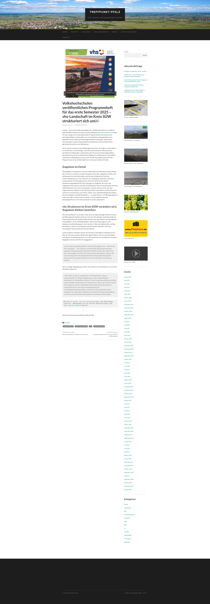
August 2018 (127, 489)
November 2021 (128, 465)
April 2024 (127, 373)
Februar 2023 (128, 421)
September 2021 (129, 472)
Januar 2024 (127, 383)
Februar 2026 (128, 297)
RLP (125, 525)
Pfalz (125, 521)
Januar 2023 (127, 424)
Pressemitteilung (81, 125)
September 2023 (129, 397)
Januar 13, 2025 (67, 125)
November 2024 (128, 349)
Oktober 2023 (128, 393)
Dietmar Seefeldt (68, 326)
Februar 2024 (128, 380)
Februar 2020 (128, 482)
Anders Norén (137, 593)
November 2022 (128, 431)
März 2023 (127, 417)
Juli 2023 (126, 404)
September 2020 (129, 479)
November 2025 (128, 308)
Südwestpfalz (128, 535)
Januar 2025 (127, 342)
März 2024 (127, 376)
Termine (65, 32)
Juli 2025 (126, 321)
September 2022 (129, 438)
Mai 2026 (127, 287)
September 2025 (129, 314)
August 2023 (127, 400)
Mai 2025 (127, 328)
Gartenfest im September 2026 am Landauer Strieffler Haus (134, 85)
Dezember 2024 (128, 345)
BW (125, 511)
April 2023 (127, 414)
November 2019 (128, 486)
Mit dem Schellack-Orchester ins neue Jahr (75, 333)
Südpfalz (67, 322)
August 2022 (127, 441)
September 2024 (129, 356)
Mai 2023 (127, 410)
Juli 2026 (126, 280)
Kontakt (115, 32)
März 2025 (127, 335)
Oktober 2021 (128, 469)
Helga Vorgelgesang (81, 326)
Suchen (126, 51)
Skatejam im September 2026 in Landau (135, 71)
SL (125, 528)
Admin (126, 504)
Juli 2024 (126, 362)
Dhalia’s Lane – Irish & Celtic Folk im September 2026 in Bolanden (134, 75)
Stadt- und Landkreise (101, 32)
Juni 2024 (127, 366)
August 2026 (127, 277)
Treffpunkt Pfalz (105, 11)
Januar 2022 (127, 458)
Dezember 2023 (128, 386)
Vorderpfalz (127, 538)
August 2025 (127, 318)
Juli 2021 (126, 476)
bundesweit (127, 508)
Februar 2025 (128, 338)
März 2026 (127, 294)
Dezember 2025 (128, 304)
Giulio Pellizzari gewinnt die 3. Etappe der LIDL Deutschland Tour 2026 (135, 80)
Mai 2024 (127, 369)
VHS (91, 326)
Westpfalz (127, 542)
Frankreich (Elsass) (129, 514)
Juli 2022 (126, 445)
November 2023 (128, 390)
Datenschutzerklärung (129, 32)
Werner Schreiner (99, 326)
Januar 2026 (127, 301)
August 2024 (127, 359)
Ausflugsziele (86, 32)
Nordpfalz (127, 518)
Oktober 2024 (128, 352)
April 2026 (127, 290)
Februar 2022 (128, 455)
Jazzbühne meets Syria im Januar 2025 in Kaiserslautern (105, 334)
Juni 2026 (127, 284)
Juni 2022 (127, 448)
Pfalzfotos (74, 32)
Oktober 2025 (128, 311)
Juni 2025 (127, 325)
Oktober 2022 (128, 434)
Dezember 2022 (128, 428)
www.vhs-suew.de (104, 132)
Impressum (65, 37)
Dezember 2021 (128, 462)
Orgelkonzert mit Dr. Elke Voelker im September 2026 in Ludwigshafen (134, 91)
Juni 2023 (127, 407)
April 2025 (127, 332)
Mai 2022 (127, 452)
